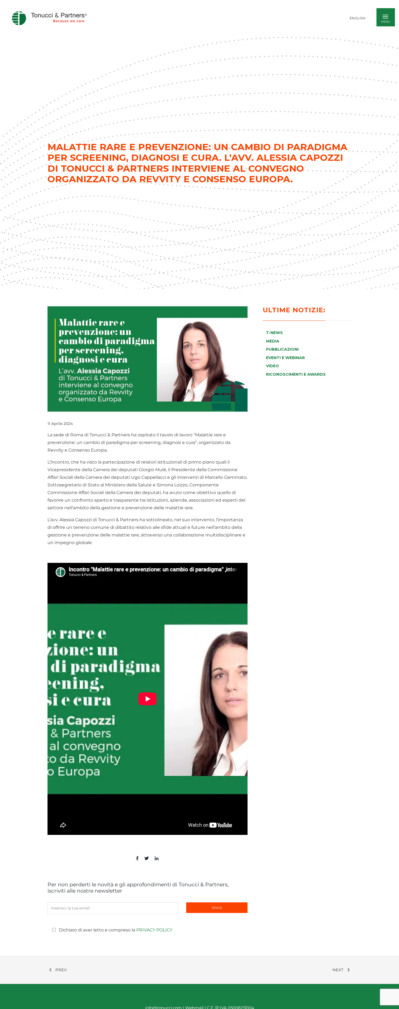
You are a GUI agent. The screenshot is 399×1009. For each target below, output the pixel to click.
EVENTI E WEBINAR (285, 357)
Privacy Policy (154, 930)
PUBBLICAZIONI (282, 349)
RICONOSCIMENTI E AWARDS (296, 374)
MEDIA (272, 341)
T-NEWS (274, 332)
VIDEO (272, 365)
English (358, 18)
